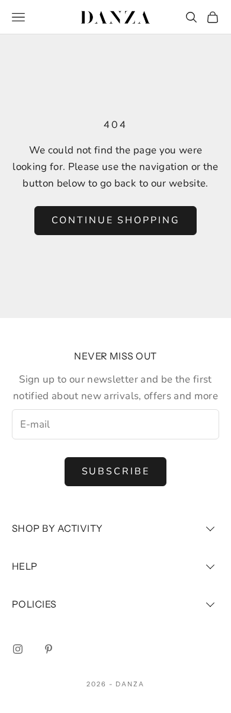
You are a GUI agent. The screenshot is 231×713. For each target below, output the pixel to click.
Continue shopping (116, 220)
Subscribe (116, 471)
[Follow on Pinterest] (48, 649)
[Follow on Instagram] (18, 649)
